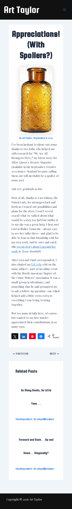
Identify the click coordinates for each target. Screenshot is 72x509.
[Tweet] (15, 336)
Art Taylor (21, 9)
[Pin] (32, 336)
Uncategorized (24, 419)
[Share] (23, 336)
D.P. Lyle (36, 264)
